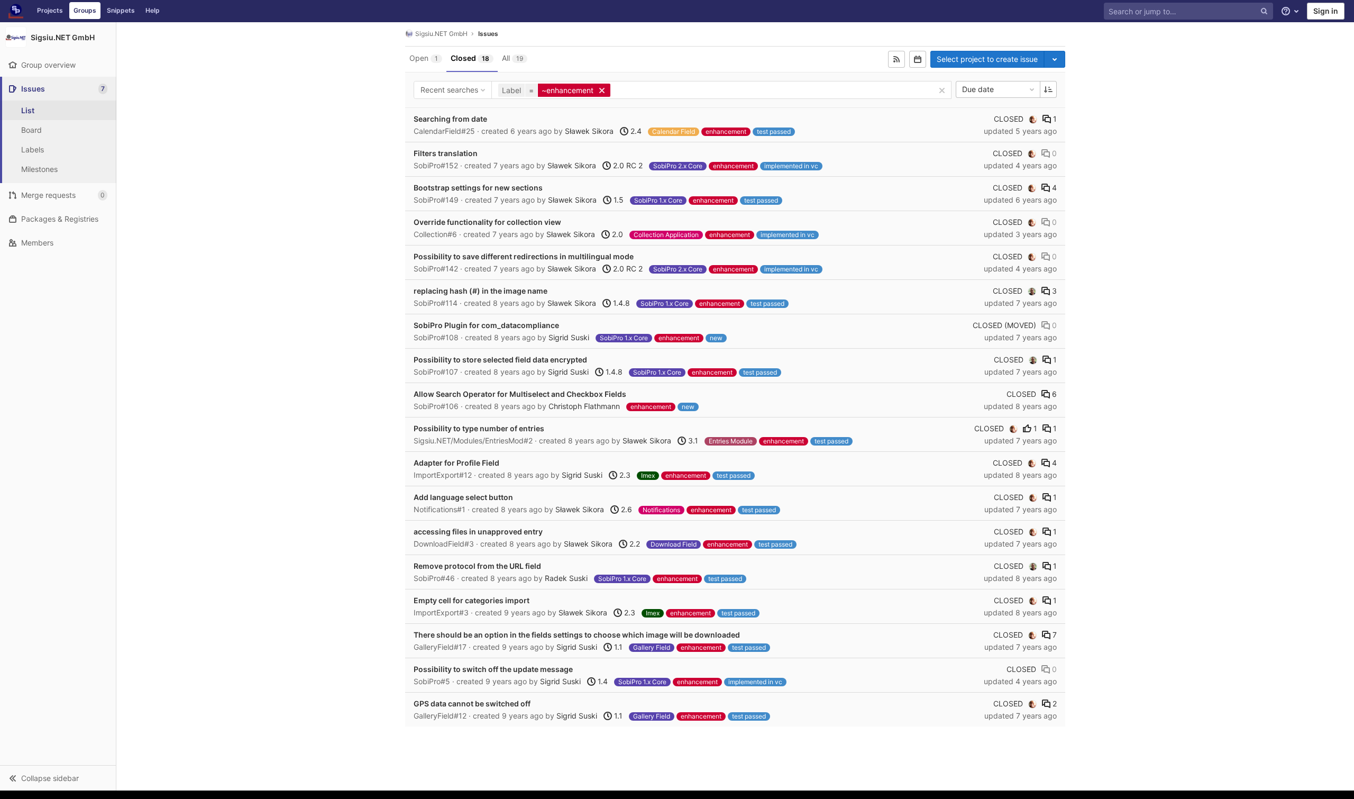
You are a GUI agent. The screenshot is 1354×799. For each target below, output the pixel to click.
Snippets (121, 10)
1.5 (617, 199)
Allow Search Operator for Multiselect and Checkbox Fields (520, 393)
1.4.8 (620, 302)
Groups (85, 10)
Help (152, 10)
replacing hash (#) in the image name (480, 290)
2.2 (633, 543)
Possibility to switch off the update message (493, 669)
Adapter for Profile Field (456, 462)
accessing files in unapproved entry (478, 531)
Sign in (1325, 10)
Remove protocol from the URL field (477, 565)
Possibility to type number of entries (479, 428)
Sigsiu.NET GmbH (441, 34)
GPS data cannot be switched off (472, 703)
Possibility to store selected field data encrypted (500, 359)
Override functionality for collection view (487, 221)
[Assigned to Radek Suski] (1032, 291)
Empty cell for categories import (471, 600)
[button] (58, 778)
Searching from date (450, 118)
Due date (978, 89)
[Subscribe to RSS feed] (896, 59)
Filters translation (446, 153)
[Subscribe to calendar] (917, 59)
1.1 (617, 646)
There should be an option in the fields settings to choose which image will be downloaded (577, 634)
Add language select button (463, 497)
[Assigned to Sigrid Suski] (1033, 119)
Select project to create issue (987, 59)
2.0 (616, 234)
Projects (50, 10)
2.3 (623, 474)
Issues (488, 34)
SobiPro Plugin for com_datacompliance (486, 325)
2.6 (625, 509)
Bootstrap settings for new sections (478, 187)
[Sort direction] (1048, 89)
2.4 (635, 130)
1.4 (602, 681)
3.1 (692, 440)
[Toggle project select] (1054, 59)
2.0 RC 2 (627, 165)
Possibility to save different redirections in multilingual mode (524, 256)
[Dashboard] (16, 11)
